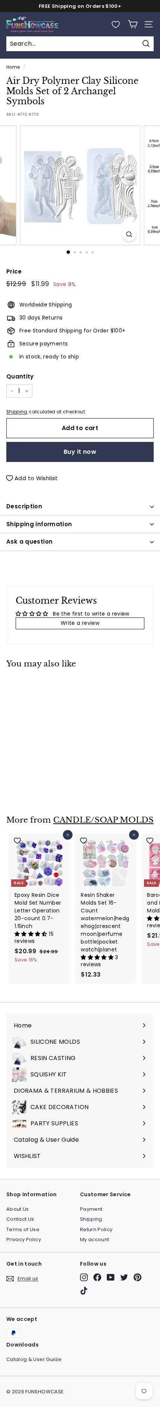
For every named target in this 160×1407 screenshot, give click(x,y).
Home (13, 67)
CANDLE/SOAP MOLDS (103, 820)
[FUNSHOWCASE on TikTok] (84, 1291)
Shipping (17, 412)
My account (94, 1239)
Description (24, 506)
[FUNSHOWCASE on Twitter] (124, 1277)
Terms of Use (22, 1229)
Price (14, 271)
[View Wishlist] (116, 24)
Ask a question (29, 541)
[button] (32, 934)
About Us (17, 1209)
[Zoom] (129, 234)
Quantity (20, 376)
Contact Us (20, 1219)
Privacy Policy (23, 1239)
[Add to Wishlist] (39, 684)
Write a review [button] (80, 623)
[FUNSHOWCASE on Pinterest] (137, 1277)
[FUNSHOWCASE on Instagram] (84, 1277)
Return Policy (96, 1229)
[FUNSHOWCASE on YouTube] (111, 1277)
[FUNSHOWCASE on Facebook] (97, 1277)
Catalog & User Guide (33, 1359)
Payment (91, 1209)
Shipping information (39, 524)
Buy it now (80, 451)
